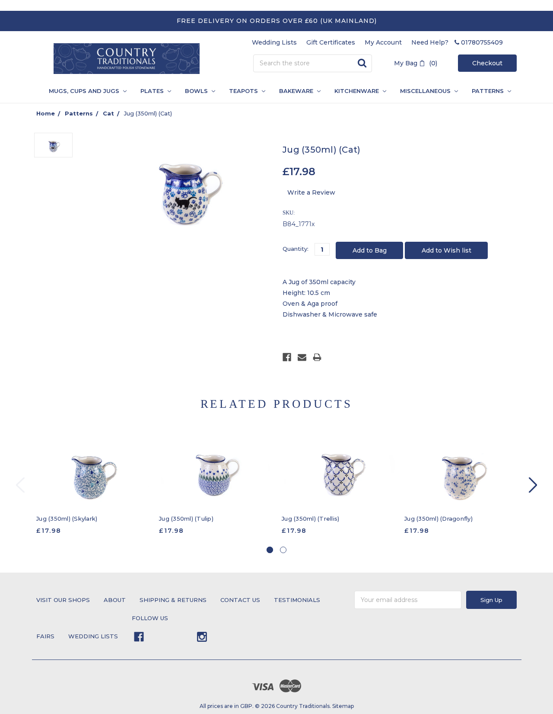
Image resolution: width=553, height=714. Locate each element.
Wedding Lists (274, 42)
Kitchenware (357, 90)
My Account (383, 42)
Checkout (487, 63)
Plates (152, 90)
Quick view (93, 470)
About (115, 599)
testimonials (297, 599)
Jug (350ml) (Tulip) (186, 518)
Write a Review (311, 192)
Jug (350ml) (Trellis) (310, 518)
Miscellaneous (426, 90)
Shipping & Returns (173, 599)
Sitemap (343, 706)
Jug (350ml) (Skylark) (66, 518)
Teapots (244, 90)
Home (45, 113)
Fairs (45, 636)
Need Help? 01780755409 (457, 42)
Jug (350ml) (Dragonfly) (438, 518)
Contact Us (240, 599)
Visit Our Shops (63, 599)
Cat (108, 113)
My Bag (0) (415, 63)
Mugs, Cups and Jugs (85, 90)
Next (533, 485)
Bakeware (297, 90)
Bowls (197, 90)
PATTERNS (485, 90)
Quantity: (295, 248)
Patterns (79, 113)
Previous (20, 485)
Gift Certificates (330, 42)
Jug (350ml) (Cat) (148, 113)
